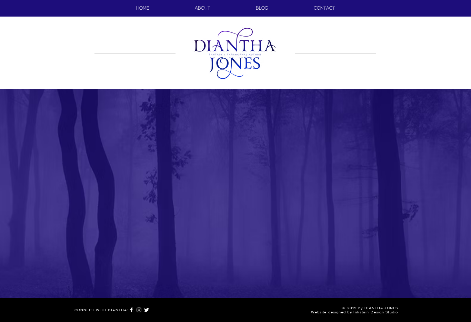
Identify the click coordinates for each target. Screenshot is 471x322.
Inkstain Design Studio (375, 312)
